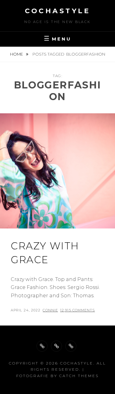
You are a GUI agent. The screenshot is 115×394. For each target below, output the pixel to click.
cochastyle (57, 11)
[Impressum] (70, 346)
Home (17, 54)
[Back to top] (42, 346)
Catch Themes (79, 375)
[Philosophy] (56, 346)
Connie (50, 310)
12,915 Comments (77, 310)
